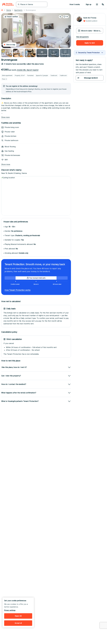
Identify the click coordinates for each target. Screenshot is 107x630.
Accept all (18, 623)
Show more (5, 117)
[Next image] (67, 30)
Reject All (18, 616)
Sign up (88, 4)
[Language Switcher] (103, 4)
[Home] (8, 4)
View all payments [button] (82, 37)
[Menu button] (97, 4)
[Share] (60, 16)
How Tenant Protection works (18, 290)
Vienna (8, 10)
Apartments (18, 10)
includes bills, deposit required (27, 70)
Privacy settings (9, 610)
